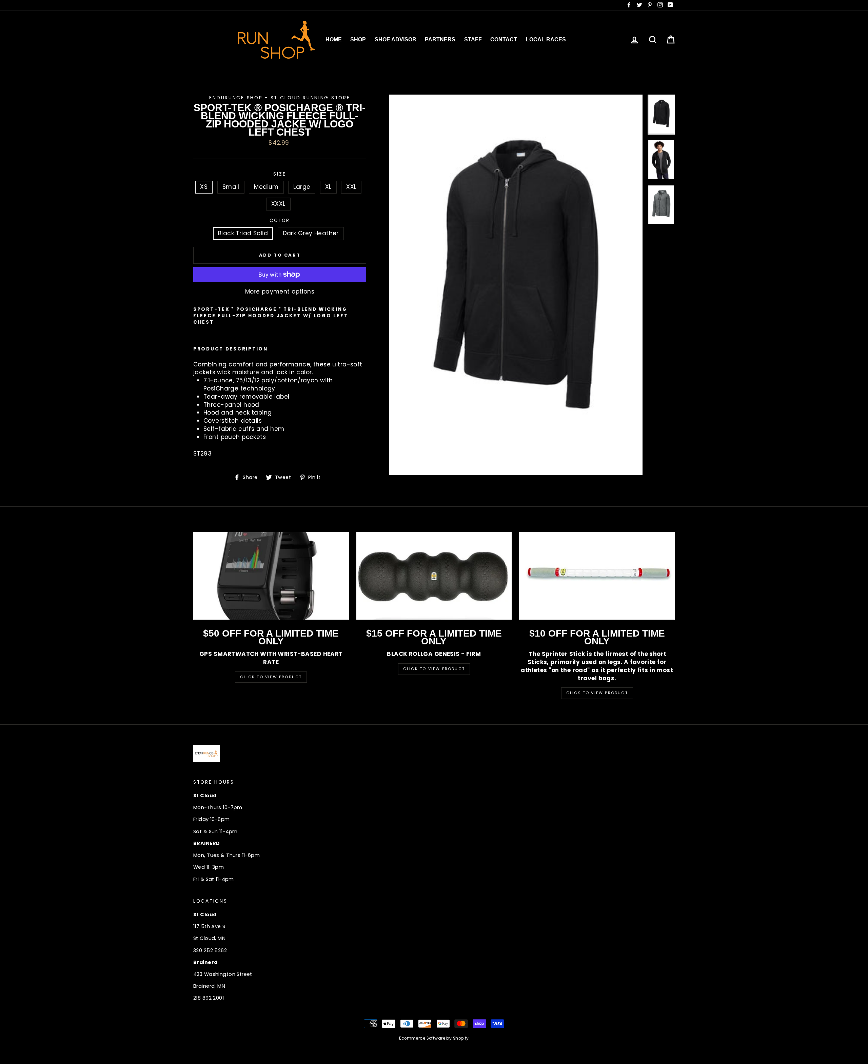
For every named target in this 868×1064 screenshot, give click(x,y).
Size (279, 174)
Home (334, 39)
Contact (503, 39)
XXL (351, 187)
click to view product (597, 693)
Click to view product (434, 668)
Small (230, 187)
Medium (266, 187)
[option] (516, 285)
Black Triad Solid (243, 233)
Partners (440, 39)
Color (280, 220)
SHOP (358, 39)
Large (301, 187)
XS (204, 187)
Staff (473, 39)
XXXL (278, 204)
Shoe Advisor (395, 39)
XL (328, 187)
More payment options (280, 292)
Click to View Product (271, 677)
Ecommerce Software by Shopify (434, 1038)
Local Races (546, 39)
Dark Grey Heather (311, 233)
